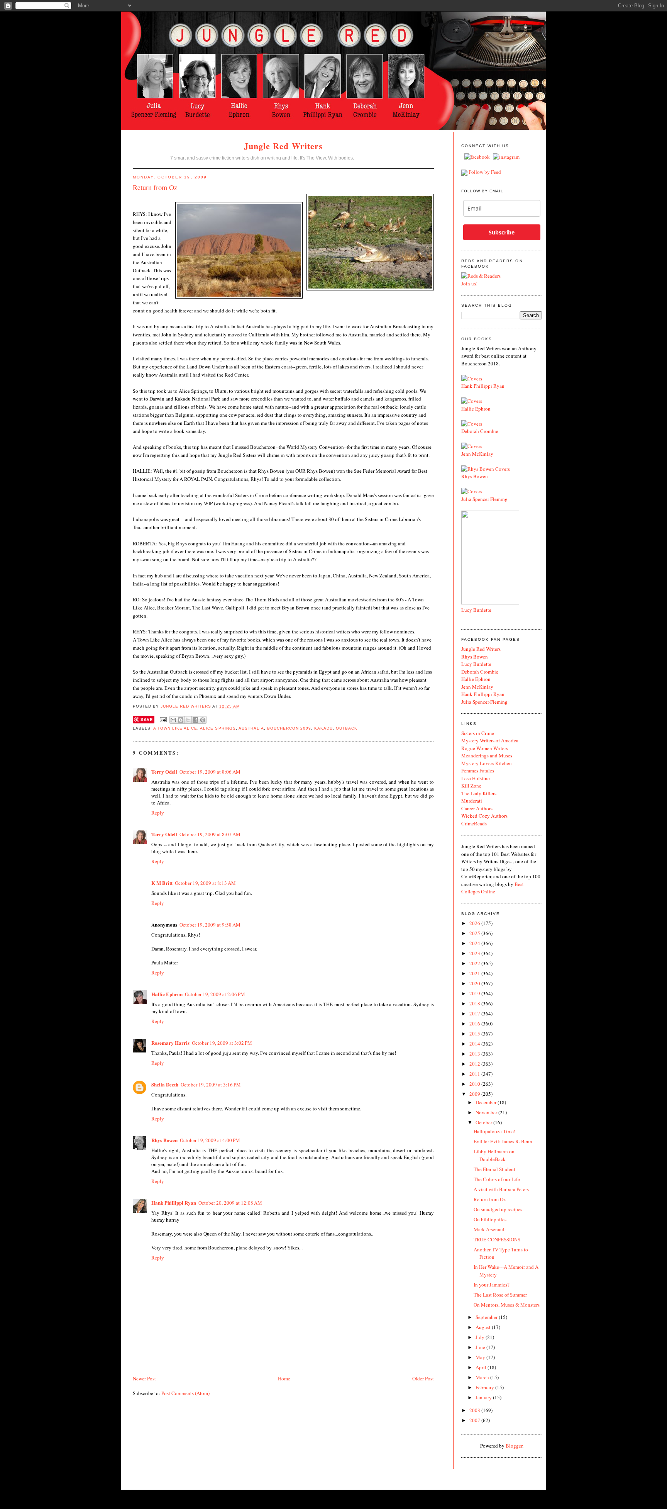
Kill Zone (471, 785)
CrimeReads (474, 823)
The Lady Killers (478, 793)
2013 (475, 1053)
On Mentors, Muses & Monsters (507, 1304)
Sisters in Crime (477, 733)
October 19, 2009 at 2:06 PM (215, 994)
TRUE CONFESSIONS (497, 1239)
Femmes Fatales (477, 770)
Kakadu (323, 728)
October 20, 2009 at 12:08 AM (230, 1202)
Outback (346, 728)
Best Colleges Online (492, 888)
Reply (157, 812)
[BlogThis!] (181, 720)
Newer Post (144, 1378)
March (483, 1377)
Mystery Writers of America (489, 740)
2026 (475, 923)
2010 (475, 1083)
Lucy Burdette (476, 609)
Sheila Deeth (164, 1084)
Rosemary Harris (170, 1042)
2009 (475, 1093)
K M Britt (162, 882)
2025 (475, 933)
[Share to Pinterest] (203, 720)
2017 (475, 1013)
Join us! (469, 283)
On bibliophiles (490, 1219)
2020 (475, 983)
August (484, 1327)
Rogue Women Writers (484, 748)
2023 (475, 953)
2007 (475, 1420)
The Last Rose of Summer (500, 1294)
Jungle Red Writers (283, 145)
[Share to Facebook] (195, 720)
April (482, 1367)
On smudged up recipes (498, 1209)
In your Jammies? (492, 1284)
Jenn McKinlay (477, 453)
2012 (475, 1063)
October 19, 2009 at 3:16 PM (211, 1084)
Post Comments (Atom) (185, 1393)
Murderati (471, 800)
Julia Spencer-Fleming (484, 701)
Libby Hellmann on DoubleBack (494, 1155)
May (481, 1357)
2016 (475, 1023)
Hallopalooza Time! (494, 1131)
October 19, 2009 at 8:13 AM (205, 882)
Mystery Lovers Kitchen (486, 763)
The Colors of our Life (497, 1179)
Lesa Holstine (475, 778)
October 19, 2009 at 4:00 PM (210, 1140)
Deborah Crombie (479, 431)
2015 (475, 1033)
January (484, 1397)
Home (284, 1378)
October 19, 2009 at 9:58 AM (209, 924)
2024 (475, 943)
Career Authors (477, 808)
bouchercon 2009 (289, 728)
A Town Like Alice (175, 728)
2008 (475, 1410)
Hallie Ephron (167, 994)
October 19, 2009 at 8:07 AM (209, 834)
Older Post (423, 1378)
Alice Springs (217, 728)
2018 (475, 1003)
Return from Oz (490, 1199)
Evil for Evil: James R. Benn (503, 1141)
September (487, 1317)
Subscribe (502, 232)
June (481, 1347)
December (487, 1102)
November (487, 1112)
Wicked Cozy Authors (484, 815)
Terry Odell (164, 771)
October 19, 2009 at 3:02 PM (222, 1042)
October (484, 1122)
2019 (475, 993)
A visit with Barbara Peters (501, 1189)
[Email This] (173, 720)
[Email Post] (163, 720)
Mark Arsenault (490, 1229)
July (481, 1337)
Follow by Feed (485, 171)
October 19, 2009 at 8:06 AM (209, 771)
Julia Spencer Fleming (484, 499)
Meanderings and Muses (486, 755)
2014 (475, 1043)
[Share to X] (188, 720)
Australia (251, 728)
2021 (475, 973)
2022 (475, 963)
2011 (475, 1073)
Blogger (514, 1445)
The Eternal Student (494, 1169)
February (485, 1387)
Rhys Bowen (164, 1140)
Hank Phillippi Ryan (173, 1202)
